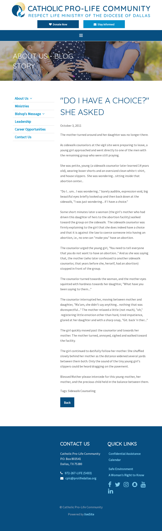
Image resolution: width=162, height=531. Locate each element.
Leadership (23, 121)
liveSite (89, 514)
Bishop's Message (28, 114)
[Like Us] (111, 484)
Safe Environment (121, 469)
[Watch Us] (144, 484)
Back (67, 402)
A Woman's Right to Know (126, 475)
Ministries (22, 106)
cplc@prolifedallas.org (80, 478)
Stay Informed (105, 24)
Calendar (115, 460)
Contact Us (23, 137)
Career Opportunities (30, 129)
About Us (21, 98)
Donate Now (59, 24)
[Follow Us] (118, 484)
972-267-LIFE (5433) (78, 473)
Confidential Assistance (125, 454)
